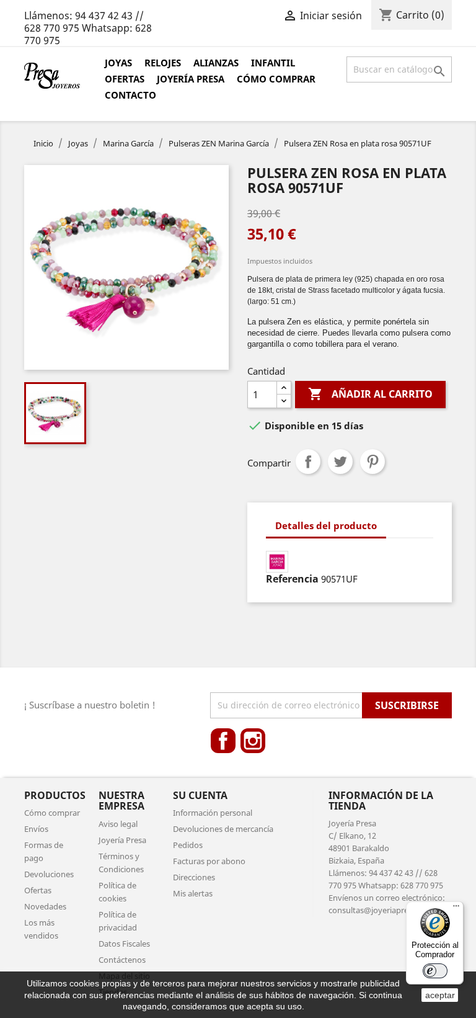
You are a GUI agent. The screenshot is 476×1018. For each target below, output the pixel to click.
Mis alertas (193, 893)
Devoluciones (49, 874)
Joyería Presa (190, 79)
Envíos (36, 828)
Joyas (118, 62)
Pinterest (372, 461)
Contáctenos (122, 959)
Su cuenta (200, 795)
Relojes (162, 62)
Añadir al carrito (370, 393)
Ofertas (124, 79)
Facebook (223, 740)
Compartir (308, 461)
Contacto (130, 95)
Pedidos (188, 845)
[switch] (435, 970)
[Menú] (456, 908)
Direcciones (194, 877)
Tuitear (340, 461)
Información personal (212, 812)
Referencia (292, 579)
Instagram (252, 740)
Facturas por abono (209, 861)
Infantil (273, 62)
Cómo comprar (276, 79)
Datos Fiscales (124, 943)
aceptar (440, 995)
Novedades (45, 906)
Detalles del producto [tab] (326, 525)
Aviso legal (118, 823)
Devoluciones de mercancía (223, 828)
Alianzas (216, 62)
